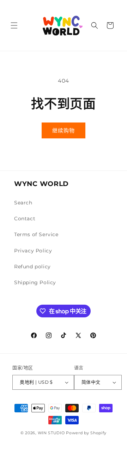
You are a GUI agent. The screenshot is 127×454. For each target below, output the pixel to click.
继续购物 (63, 130)
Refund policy (32, 266)
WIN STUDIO (51, 432)
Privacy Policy (33, 250)
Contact (24, 218)
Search (23, 202)
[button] (14, 25)
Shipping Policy (35, 282)
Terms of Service (36, 234)
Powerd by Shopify (86, 432)
